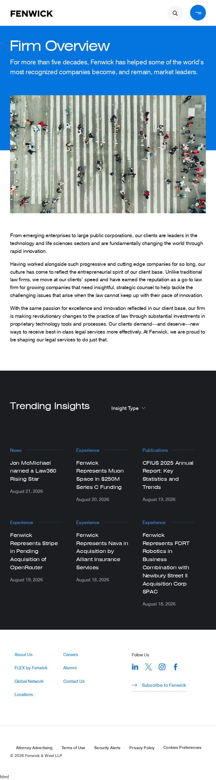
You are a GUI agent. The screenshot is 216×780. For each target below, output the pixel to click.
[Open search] (175, 13)
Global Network (29, 681)
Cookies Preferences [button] (182, 747)
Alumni (69, 667)
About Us (23, 654)
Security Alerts (107, 747)
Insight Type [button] (125, 408)
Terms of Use (74, 747)
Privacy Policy (141, 747)
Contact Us (73, 681)
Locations (24, 694)
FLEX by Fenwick (31, 667)
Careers (70, 654)
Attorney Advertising (34, 747)
